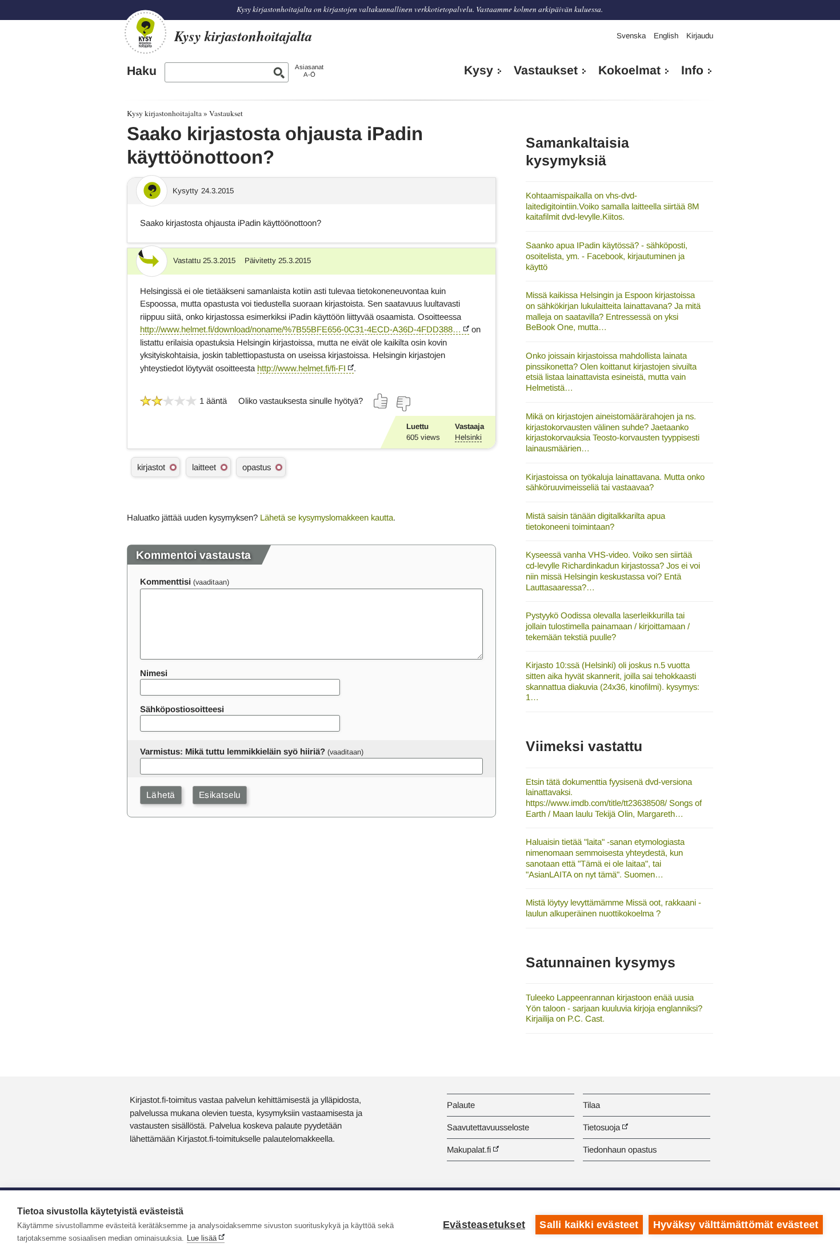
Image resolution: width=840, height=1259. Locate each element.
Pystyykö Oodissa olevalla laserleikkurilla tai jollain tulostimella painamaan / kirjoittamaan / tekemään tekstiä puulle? (608, 625)
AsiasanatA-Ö (309, 70)
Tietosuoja (601, 1127)
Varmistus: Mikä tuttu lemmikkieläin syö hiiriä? (232, 751)
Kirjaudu (699, 35)
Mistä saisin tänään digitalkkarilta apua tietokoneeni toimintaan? (595, 521)
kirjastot (151, 467)
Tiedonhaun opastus (620, 1149)
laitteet (204, 467)
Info (692, 70)
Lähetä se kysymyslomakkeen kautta (326, 517)
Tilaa (591, 1105)
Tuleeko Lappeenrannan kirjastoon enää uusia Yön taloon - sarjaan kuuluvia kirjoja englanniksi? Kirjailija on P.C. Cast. (614, 1007)
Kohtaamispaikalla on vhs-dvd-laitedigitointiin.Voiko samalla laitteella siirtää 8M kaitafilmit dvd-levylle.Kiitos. (612, 205)
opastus (256, 467)
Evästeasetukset (484, 1224)
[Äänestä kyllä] (381, 401)
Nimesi (153, 673)
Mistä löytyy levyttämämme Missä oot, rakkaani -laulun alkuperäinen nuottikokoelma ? (613, 907)
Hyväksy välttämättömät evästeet (735, 1224)
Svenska (631, 35)
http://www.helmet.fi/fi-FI (301, 368)
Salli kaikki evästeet (588, 1224)
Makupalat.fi (469, 1149)
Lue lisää (202, 1238)
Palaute (461, 1105)
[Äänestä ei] (402, 403)
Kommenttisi (165, 581)
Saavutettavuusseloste (488, 1127)
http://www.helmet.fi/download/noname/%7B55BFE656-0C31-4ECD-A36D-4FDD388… (300, 329)
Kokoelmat (629, 70)
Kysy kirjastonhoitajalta (164, 113)
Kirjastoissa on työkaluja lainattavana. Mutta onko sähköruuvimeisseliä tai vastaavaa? (615, 482)
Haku (142, 71)
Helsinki (468, 437)
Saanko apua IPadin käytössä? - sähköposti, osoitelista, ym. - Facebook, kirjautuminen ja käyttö (606, 255)
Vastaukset (546, 70)
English (666, 35)
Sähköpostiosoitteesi (182, 709)
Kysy (478, 70)
